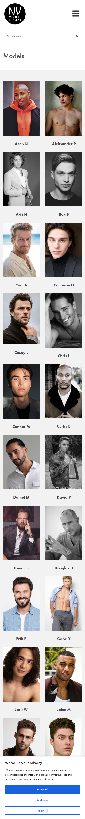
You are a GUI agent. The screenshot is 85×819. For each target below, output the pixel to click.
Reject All (43, 810)
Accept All (42, 789)
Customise (42, 800)
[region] (42, 787)
